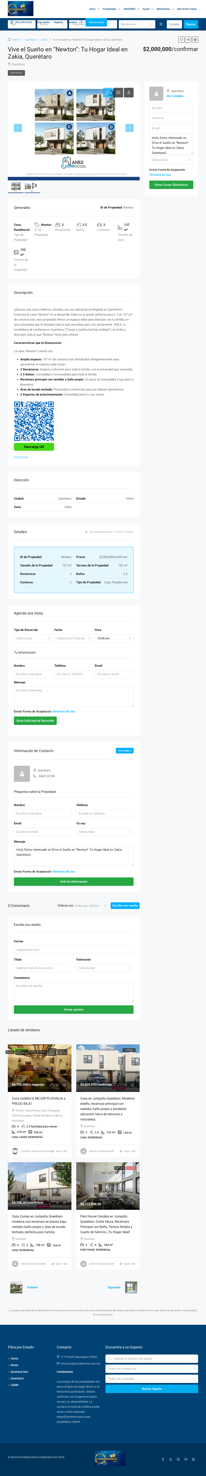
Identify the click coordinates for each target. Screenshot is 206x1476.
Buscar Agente (152, 1389)
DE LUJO (131, 1168)
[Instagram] (179, 1459)
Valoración (83, 959)
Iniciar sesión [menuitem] (43, 22)
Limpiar (174, 24)
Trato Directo (62, 1052)
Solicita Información (74, 881)
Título (18, 959)
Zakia (44, 39)
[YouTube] (186, 1459)
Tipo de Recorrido (26, 630)
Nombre (19, 665)
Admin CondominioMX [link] (101, 1151)
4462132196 (47, 776)
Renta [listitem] (14, 1365)
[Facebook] (164, 1459)
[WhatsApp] (194, 1459)
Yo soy (80, 823)
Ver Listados (124, 750)
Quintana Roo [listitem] (19, 1371)
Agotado (119, 1168)
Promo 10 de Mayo (52, 1052)
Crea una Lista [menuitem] (96, 22)
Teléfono (60, 665)
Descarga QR (34, 447)
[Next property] (131, 1287)
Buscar (191, 24)
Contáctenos (65, 1371)
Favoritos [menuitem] (74, 22)
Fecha (58, 630)
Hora (98, 630)
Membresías (163, 9)
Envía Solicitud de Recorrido (35, 721)
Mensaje (19, 682)
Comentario (22, 978)
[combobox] (137, 24)
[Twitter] (171, 1459)
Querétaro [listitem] (17, 1378)
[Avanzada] (161, 24)
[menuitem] (21, 22)
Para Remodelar (22, 1052)
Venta (33, 1052)
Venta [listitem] (14, 1358)
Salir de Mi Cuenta (187, 9)
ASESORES (129, 9)
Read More (21, 457)
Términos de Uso (63, 711)
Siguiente (114, 1287)
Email (98, 665)
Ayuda (146, 9)
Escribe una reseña (125, 905)
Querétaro (30, 39)
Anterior (32, 1287)
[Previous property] (16, 1287)
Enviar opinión (73, 1009)
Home (16, 39)
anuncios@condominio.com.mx (80, 1363)
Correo (18, 941)
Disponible (16, 73)
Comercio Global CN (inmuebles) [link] (38, 1151)
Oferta (10, 1052)
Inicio (93, 9)
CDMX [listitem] (15, 1385)
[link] (39, 1068)
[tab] (108, 92)
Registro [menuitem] (58, 22)
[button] (181, 40)
